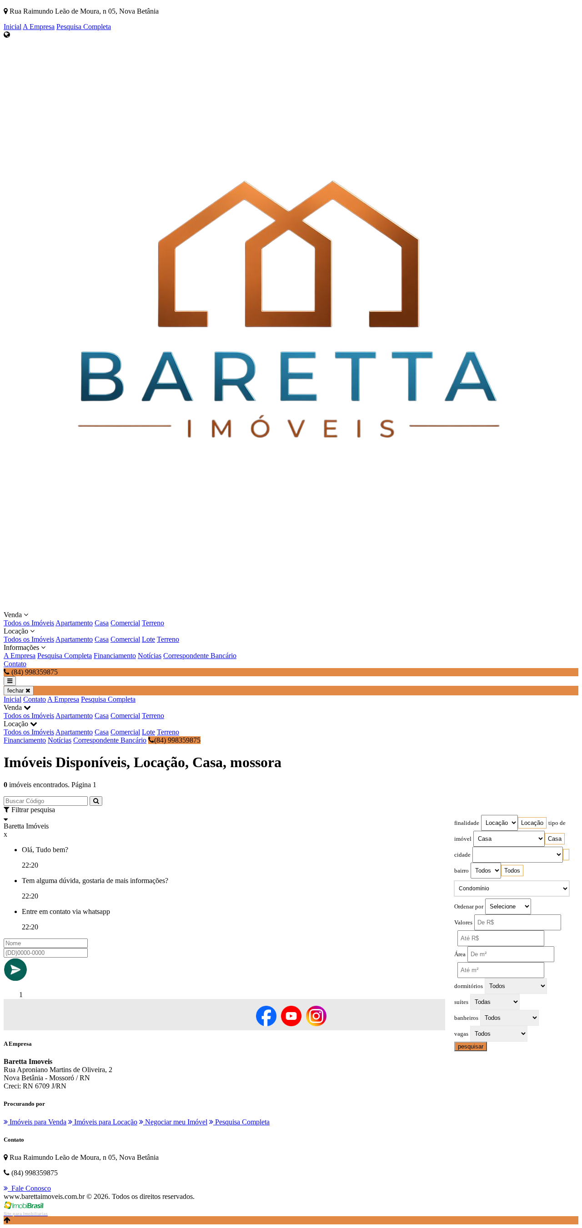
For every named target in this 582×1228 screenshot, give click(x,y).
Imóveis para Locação (104, 1122)
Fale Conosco (29, 1188)
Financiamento (115, 655)
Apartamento (74, 623)
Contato (15, 664)
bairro (461, 871)
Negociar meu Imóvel (175, 1122)
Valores (463, 922)
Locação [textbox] (532, 822)
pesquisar (470, 1046)
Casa (102, 623)
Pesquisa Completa (83, 26)
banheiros (466, 1018)
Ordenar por (468, 907)
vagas (461, 1034)
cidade (462, 855)
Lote (148, 639)
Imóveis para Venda (37, 1122)
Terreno (153, 623)
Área (460, 954)
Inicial (12, 26)
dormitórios (468, 986)
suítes (461, 1002)
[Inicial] (289, 606)
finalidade (466, 823)
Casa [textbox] (555, 838)
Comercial (125, 623)
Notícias (149, 655)
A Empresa (39, 26)
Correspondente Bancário (199, 655)
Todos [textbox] (512, 870)
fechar (16, 690)
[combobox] (532, 823)
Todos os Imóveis (29, 623)
